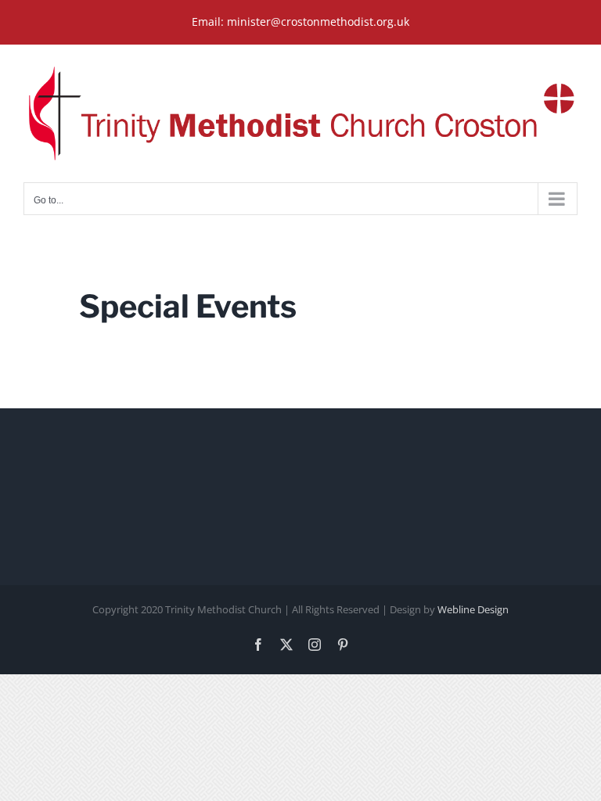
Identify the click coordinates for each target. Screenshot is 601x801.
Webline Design (473, 609)
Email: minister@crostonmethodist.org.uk (300, 21)
